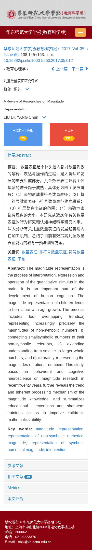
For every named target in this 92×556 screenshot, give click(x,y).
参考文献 (15, 466)
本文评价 (15, 499)
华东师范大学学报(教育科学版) (36, 32)
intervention (56, 450)
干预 (21, 259)
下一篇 (78, 69)
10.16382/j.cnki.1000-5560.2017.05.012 (38, 61)
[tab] (46, 155)
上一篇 (61, 69)
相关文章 (19, 477)
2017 (66, 49)
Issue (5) (11, 55)
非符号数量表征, (54, 252)
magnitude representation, (60, 429)
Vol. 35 (78, 49)
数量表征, (30, 252)
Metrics (14, 488)
